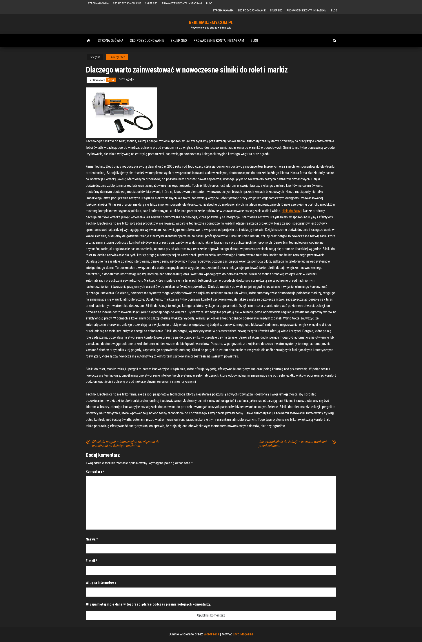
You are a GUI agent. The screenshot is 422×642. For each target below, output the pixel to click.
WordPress (211, 634)
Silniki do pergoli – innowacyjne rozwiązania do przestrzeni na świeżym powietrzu (125, 444)
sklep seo (151, 3)
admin (130, 79)
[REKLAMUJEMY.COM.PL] (88, 40)
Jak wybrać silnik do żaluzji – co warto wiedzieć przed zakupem (292, 444)
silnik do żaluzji (292, 211)
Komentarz (95, 472)
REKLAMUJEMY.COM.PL (211, 22)
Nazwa (92, 539)
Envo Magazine (243, 634)
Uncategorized (117, 57)
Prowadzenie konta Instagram (182, 3)
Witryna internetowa (101, 582)
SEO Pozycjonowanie (127, 3)
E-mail (91, 561)
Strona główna (98, 3)
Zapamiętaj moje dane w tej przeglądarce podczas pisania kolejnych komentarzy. (150, 604)
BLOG (209, 3)
